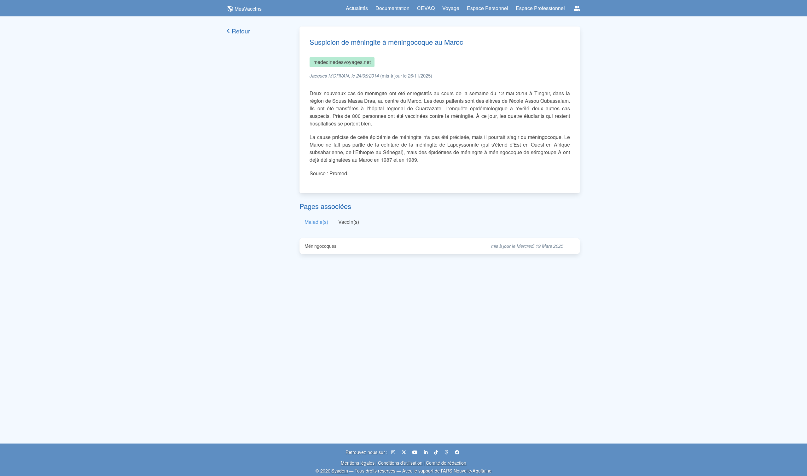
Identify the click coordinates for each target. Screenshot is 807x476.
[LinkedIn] (426, 452)
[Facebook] (457, 452)
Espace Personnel (487, 8)
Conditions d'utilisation (400, 462)
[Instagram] (394, 452)
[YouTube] (415, 452)
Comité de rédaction (446, 462)
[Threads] (447, 452)
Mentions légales (357, 462)
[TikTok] (437, 452)
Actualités (357, 8)
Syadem (339, 470)
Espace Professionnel (540, 8)
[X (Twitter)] (404, 452)
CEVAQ (426, 8)
